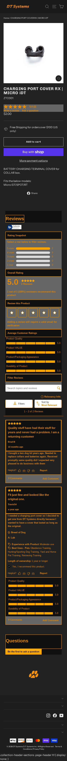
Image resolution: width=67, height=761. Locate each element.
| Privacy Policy (38, 749)
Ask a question (30, 110)
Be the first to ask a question (23, 651)
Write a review (11, 110)
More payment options (33, 160)
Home (6, 18)
